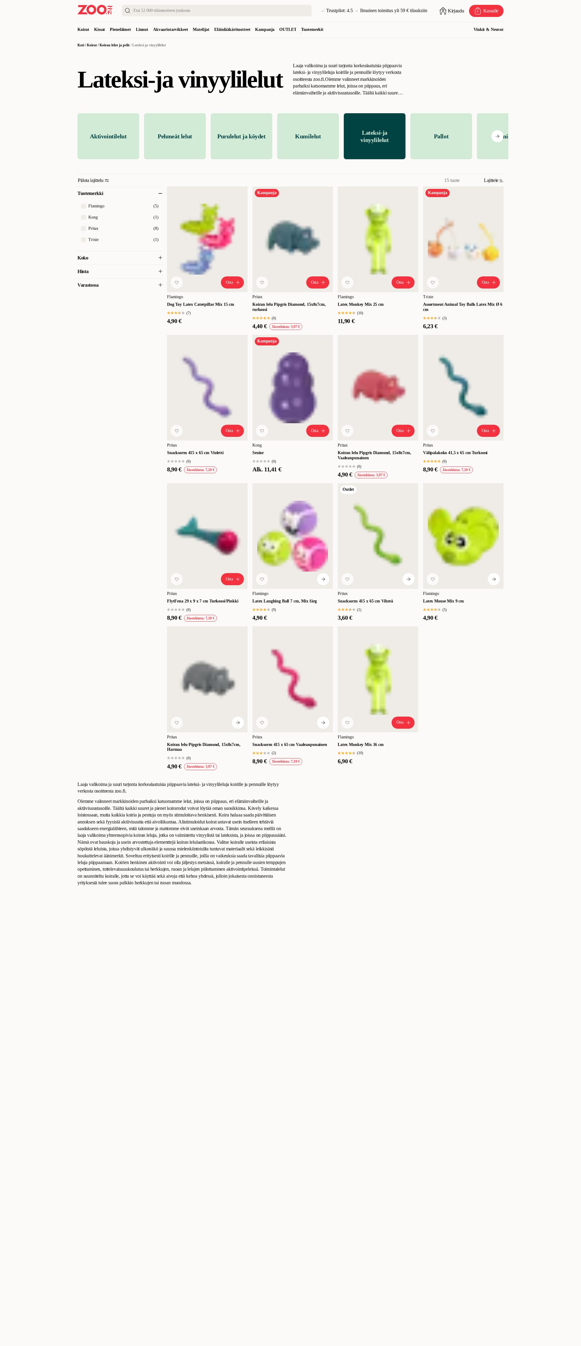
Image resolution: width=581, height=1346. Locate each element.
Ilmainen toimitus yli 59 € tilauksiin (393, 10)
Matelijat (201, 29)
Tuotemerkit (312, 29)
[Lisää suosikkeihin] (177, 282)
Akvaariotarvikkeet (170, 29)
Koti (80, 45)
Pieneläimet (120, 29)
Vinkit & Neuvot (489, 29)
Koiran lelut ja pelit (115, 45)
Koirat (83, 29)
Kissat (99, 29)
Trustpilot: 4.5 (339, 10)
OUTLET (287, 29)
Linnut (142, 29)
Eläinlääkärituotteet (232, 29)
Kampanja (264, 29)
